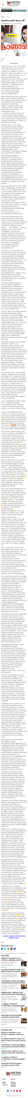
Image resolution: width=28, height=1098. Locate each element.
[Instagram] (14, 1091)
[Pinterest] (20, 1091)
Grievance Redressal (13, 1085)
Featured (5, 956)
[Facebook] (8, 1091)
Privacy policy (4, 1082)
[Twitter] (11, 1091)
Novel (7, 17)
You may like (6, 1030)
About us (13, 1079)
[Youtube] (17, 1091)
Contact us (5, 1085)
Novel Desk (6, 23)
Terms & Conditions (13, 1082)
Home (2, 17)
